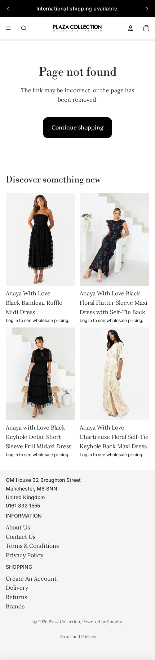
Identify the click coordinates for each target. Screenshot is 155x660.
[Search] (24, 28)
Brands (15, 606)
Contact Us (20, 536)
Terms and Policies (77, 636)
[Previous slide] (8, 9)
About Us (18, 527)
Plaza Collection (64, 621)
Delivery (17, 587)
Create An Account (31, 578)
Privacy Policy (24, 555)
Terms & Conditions (32, 545)
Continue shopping (77, 127)
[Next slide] (147, 9)
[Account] (130, 28)
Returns (16, 596)
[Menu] (8, 28)
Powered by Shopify (102, 621)
